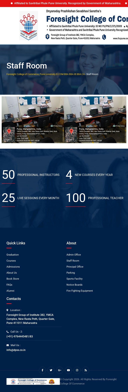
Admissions (13, 266)
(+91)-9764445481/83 (19, 336)
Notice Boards (74, 284)
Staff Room (72, 260)
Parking (70, 272)
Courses (11, 260)
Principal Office (74, 266)
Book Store (12, 278)
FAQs (9, 284)
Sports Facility (74, 278)
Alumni (10, 290)
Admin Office (73, 254)
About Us (11, 272)
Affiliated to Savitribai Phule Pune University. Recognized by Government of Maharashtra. (59, 3)
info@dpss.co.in (16, 350)
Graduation (12, 254)
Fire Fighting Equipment (79, 290)
